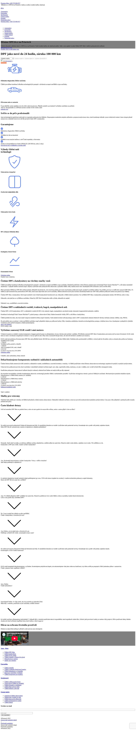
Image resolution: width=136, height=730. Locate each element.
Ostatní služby (8, 33)
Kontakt (6, 36)
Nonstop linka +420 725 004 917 (10, 3)
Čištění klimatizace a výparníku (13, 671)
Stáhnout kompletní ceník (8, 387)
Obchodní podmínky (7, 723)
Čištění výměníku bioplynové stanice (15, 669)
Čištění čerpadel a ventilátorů (12, 685)
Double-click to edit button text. (10, 49)
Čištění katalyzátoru (10, 654)
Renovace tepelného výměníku (13, 673)
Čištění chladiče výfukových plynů (14, 657)
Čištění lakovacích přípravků (12, 699)
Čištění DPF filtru (9, 652)
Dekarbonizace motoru (11, 659)
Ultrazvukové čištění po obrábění (14, 683)
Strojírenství (7, 31)
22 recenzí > (9, 61)
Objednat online (5, 275)
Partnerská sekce (9, 38)
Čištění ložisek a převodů (11, 688)
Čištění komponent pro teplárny (13, 674)
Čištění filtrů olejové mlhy (12, 687)
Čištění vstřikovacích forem (12, 682)
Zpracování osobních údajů (9, 720)
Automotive (7, 28)
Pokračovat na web (6, 47)
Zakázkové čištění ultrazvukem (13, 695)
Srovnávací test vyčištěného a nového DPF (13, 145)
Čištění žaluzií (8, 35)
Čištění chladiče (9, 668)
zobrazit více (4, 109)
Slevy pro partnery (6, 324)
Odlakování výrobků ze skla (12, 697)
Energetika (7, 30)
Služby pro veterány (10, 660)
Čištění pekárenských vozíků (12, 701)
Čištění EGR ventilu (10, 655)
